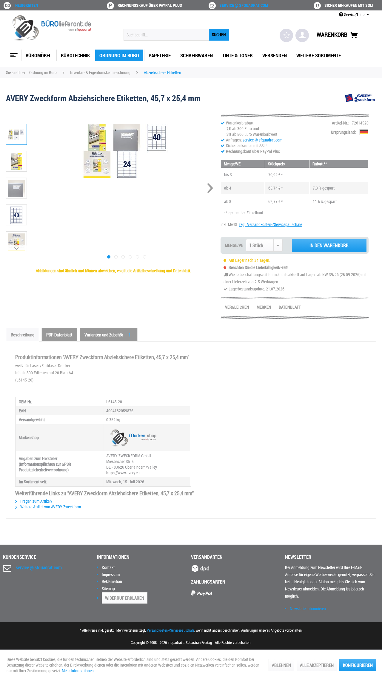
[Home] (13, 52)
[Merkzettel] (286, 35)
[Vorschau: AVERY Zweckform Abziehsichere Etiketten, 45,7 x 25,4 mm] (16, 134)
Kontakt (108, 567)
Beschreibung (22, 335)
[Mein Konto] (302, 35)
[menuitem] (176, 35)
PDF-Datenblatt (59, 335)
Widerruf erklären (124, 598)
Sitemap (108, 588)
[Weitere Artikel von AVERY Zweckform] (360, 103)
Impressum (111, 574)
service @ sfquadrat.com (243, 5)
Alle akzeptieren (317, 665)
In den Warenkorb (329, 245)
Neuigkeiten (26, 5)
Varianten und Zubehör (107, 335)
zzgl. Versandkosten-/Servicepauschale (270, 224)
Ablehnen (281, 665)
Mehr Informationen (78, 670)
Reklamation (112, 581)
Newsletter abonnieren (308, 608)
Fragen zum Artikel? (35, 501)
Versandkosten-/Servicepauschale (170, 630)
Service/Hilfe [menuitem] (354, 14)
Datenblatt (290, 307)
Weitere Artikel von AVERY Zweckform (50, 507)
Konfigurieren (358, 665)
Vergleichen (237, 307)
